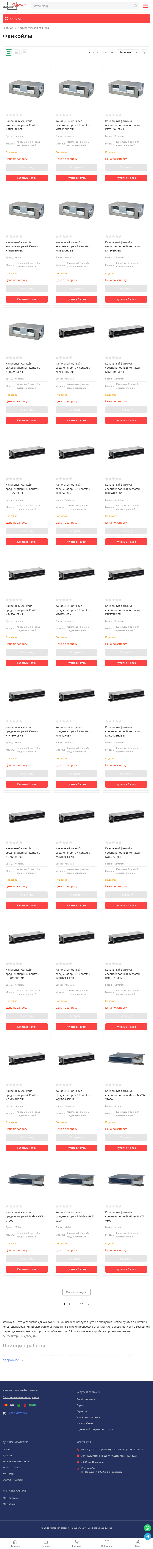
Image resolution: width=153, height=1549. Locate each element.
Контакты (8, 1473)
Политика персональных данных (21, 1397)
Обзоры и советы (13, 1479)
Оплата (7, 1449)
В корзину (26, 167)
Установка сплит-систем (17, 1461)
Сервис (80, 1405)
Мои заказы (10, 1504)
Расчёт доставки (85, 1399)
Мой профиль (11, 1498)
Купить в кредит (12, 1467)
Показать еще (75, 1292)
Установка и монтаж (88, 1417)
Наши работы (84, 1423)
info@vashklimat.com (92, 1461)
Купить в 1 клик (26, 177)
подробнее (11, 1360)
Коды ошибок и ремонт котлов (94, 1429)
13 (81, 1304)
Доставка (8, 1455)
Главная (8, 28)
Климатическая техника (33, 28)
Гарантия (81, 1411)
